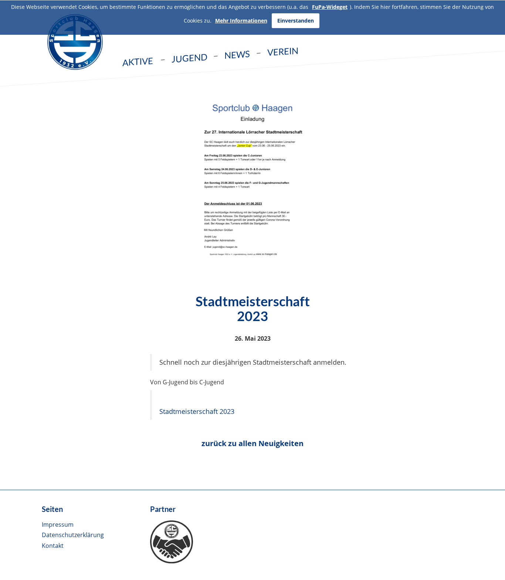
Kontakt (53, 546)
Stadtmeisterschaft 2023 (196, 411)
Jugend (189, 58)
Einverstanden (295, 20)
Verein (282, 51)
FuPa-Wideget (330, 6)
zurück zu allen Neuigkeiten (252, 443)
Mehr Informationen (241, 20)
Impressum (58, 524)
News (237, 54)
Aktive (137, 61)
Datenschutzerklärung (73, 535)
